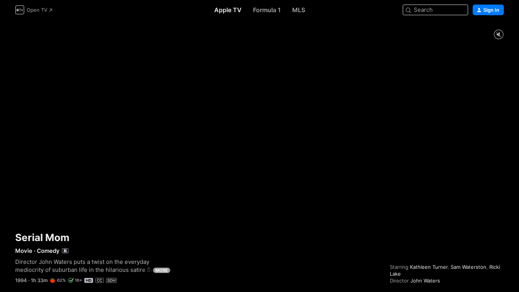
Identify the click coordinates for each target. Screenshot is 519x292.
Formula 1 (267, 10)
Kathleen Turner (429, 267)
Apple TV (228, 10)
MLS (298, 10)
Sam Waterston (468, 267)
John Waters (425, 281)
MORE (161, 270)
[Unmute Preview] (498, 35)
